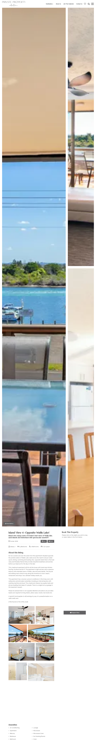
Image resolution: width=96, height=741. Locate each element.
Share (51, 541)
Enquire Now (75, 612)
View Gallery (9, 523)
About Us (58, 4)
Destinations (49, 4)
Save (44, 541)
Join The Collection (68, 4)
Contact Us (79, 4)
